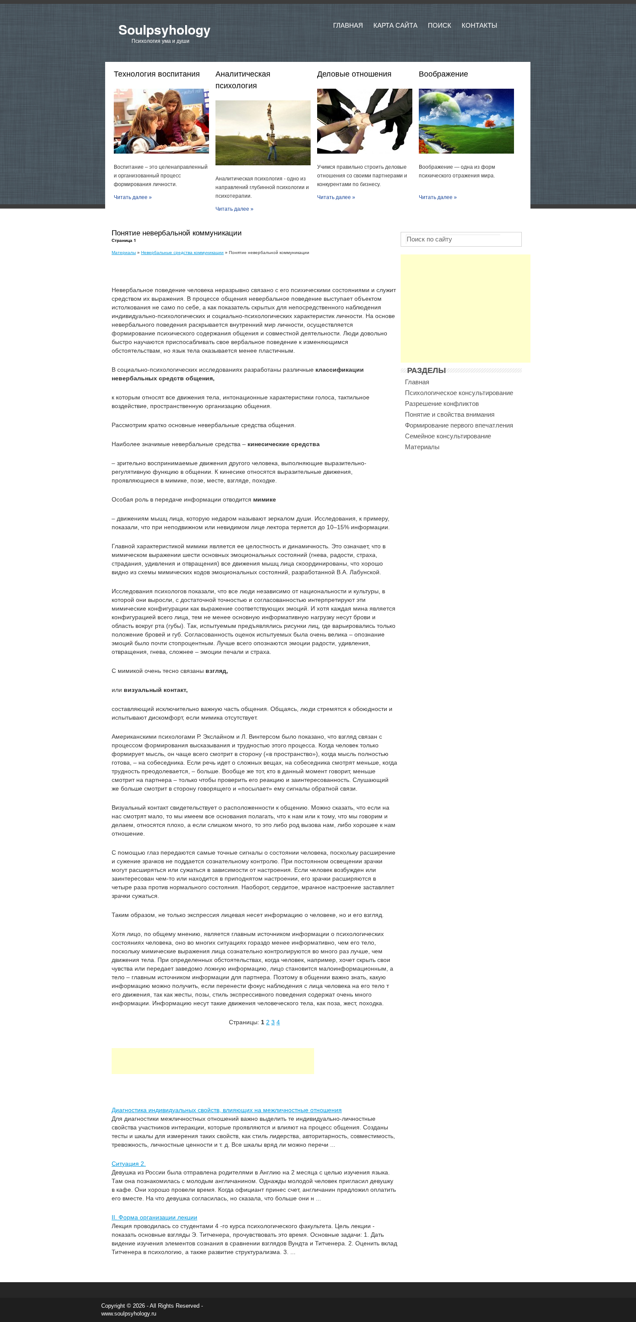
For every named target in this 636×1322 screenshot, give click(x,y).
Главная (348, 25)
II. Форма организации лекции (154, 1217)
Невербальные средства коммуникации (182, 252)
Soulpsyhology (165, 29)
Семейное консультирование (448, 436)
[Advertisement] (213, 1061)
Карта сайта (395, 25)
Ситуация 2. (129, 1163)
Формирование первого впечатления (459, 425)
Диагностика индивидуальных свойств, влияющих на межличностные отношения (227, 1109)
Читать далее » (133, 197)
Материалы (124, 252)
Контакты (479, 25)
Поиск (439, 25)
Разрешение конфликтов (442, 403)
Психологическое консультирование (459, 392)
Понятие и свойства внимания (450, 414)
